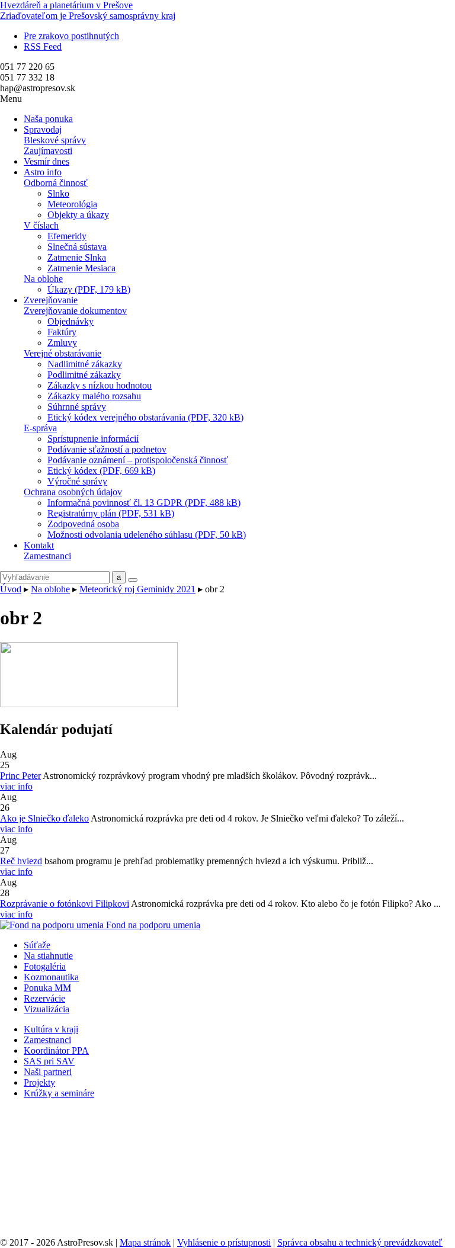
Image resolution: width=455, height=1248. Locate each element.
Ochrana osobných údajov (73, 492)
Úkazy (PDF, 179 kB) (88, 289)
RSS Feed (43, 46)
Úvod (10, 589)
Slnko (58, 193)
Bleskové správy (55, 140)
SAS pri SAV (49, 1061)
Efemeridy (66, 236)
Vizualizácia (46, 1009)
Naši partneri (48, 1072)
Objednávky (70, 321)
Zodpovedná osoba (83, 524)
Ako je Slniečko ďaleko (44, 818)
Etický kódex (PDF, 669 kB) (101, 471)
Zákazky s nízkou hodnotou (99, 385)
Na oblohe (43, 279)
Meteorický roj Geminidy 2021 (137, 589)
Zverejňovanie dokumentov (75, 311)
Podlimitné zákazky (84, 375)
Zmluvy (62, 343)
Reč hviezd (21, 861)
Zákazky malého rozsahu (94, 396)
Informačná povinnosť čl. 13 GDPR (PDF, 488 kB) (144, 503)
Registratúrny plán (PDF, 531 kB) (110, 513)
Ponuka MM (47, 988)
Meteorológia (72, 204)
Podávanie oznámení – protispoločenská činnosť (137, 460)
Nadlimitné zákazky (84, 364)
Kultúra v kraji (51, 1029)
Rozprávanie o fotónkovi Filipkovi (64, 904)
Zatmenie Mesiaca (81, 268)
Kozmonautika (51, 977)
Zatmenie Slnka (76, 257)
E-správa (40, 428)
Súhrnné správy (76, 407)
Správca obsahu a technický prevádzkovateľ (360, 1242)
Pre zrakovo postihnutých (71, 36)
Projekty (39, 1082)
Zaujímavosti (48, 151)
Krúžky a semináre (59, 1093)
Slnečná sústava (77, 247)
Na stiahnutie (48, 956)
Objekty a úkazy (78, 215)
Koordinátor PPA (56, 1050)
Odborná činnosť (56, 183)
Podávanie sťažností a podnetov (106, 449)
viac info (16, 786)
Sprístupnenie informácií (93, 439)
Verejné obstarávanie (62, 353)
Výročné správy (77, 481)
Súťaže (37, 945)
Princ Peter (20, 776)
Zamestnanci (47, 556)
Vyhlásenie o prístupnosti (224, 1242)
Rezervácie (44, 998)
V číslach (41, 225)
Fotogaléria (45, 966)
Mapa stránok (145, 1242)
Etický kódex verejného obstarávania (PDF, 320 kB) (145, 417)
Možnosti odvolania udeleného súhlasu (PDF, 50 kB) (146, 535)
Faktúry (61, 332)
